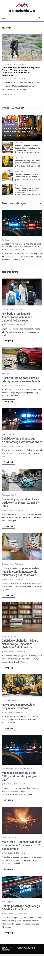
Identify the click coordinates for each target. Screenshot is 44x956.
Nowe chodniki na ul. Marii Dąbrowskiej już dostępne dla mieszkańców (27, 148)
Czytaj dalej (8, 341)
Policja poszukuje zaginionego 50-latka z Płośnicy (21, 907)
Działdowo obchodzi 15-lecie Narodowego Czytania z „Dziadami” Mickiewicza (20, 644)
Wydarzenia (20, 309)
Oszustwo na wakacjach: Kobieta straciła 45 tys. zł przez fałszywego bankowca (21, 245)
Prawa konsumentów (25, 769)
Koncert (4, 837)
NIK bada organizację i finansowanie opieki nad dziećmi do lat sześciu (17, 317)
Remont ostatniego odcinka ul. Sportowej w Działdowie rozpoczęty (27, 190)
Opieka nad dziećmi (8, 309)
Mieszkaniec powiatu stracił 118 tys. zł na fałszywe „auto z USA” (21, 776)
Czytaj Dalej (8, 95)
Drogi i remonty (10, 124)
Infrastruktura (6, 700)
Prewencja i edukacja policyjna (13, 65)
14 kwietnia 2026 (35, 195)
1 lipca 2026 (20, 249)
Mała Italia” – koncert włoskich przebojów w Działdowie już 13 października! (21, 845)
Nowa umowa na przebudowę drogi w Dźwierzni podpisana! (27, 161)
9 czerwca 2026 (34, 152)
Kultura (11, 564)
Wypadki (10, 373)
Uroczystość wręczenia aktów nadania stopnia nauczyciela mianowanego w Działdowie (21, 572)
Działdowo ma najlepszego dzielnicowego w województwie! (22, 440)
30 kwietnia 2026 (35, 180)
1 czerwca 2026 (34, 166)
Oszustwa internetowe (9, 769)
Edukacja (5, 564)
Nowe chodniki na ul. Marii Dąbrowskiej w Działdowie (26, 175)
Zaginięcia (10, 902)
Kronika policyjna (7, 240)
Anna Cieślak (21, 78)
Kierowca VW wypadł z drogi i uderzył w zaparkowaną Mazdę (21, 379)
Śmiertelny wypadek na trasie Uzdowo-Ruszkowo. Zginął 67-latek (21, 503)
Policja (4, 373)
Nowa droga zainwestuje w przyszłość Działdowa (18, 706)
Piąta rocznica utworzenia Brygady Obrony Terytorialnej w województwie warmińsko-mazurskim (21, 71)
